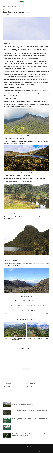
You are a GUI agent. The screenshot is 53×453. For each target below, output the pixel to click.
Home (4, 6)
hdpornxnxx (30, 184)
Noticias (9, 6)
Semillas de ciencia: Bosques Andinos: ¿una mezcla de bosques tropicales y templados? (30, 419)
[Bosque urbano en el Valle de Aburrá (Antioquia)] (38, 329)
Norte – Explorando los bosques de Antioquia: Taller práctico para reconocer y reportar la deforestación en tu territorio (31, 411)
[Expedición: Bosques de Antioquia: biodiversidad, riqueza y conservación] (7, 427)
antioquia (6, 305)
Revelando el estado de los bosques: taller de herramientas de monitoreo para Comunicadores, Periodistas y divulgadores (31, 403)
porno (35, 184)
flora (38, 305)
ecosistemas (32, 305)
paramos (43, 305)
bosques (20, 305)
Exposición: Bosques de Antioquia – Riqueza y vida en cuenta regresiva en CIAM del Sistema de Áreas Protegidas (31, 434)
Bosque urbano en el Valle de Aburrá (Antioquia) (38, 338)
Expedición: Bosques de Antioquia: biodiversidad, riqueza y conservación (29, 426)
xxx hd (38, 184)
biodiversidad (13, 305)
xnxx (27, 184)
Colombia (26, 305)
